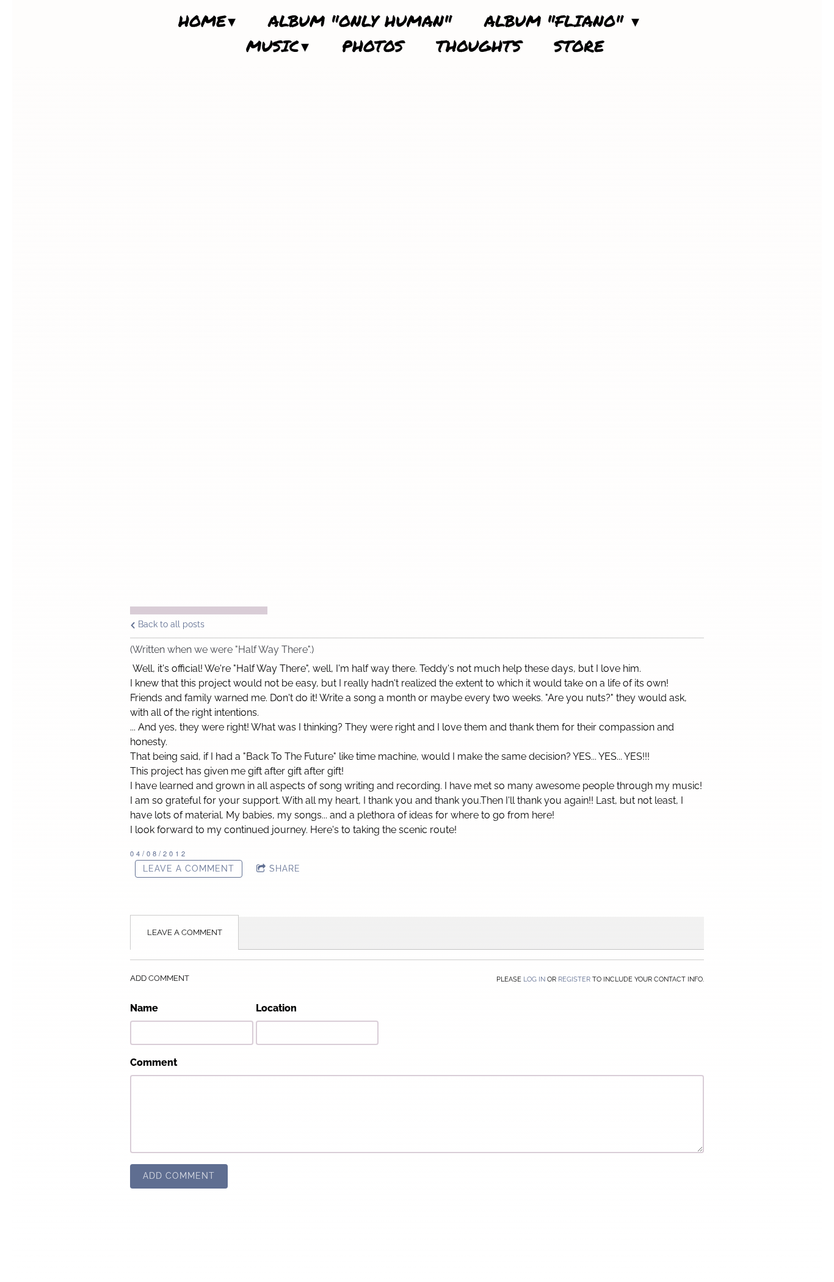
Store (579, 46)
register (574, 979)
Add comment (179, 1176)
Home (202, 21)
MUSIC (272, 46)
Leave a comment (188, 868)
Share (284, 868)
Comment (153, 1062)
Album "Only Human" (360, 21)
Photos (373, 46)
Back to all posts (170, 624)
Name (144, 1008)
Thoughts (478, 46)
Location (276, 1008)
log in (534, 979)
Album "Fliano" (556, 21)
